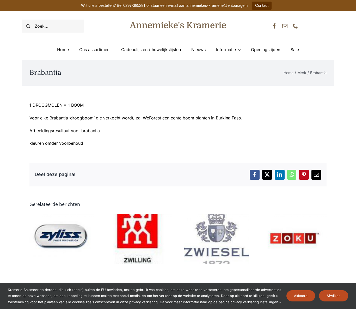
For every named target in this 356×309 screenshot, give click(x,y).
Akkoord (301, 296)
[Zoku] (294, 216)
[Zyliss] (61, 216)
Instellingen (269, 302)
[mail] (284, 26)
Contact (261, 5)
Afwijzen (334, 296)
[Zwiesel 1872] (216, 216)
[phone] (295, 26)
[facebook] (274, 26)
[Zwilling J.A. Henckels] (139, 216)
